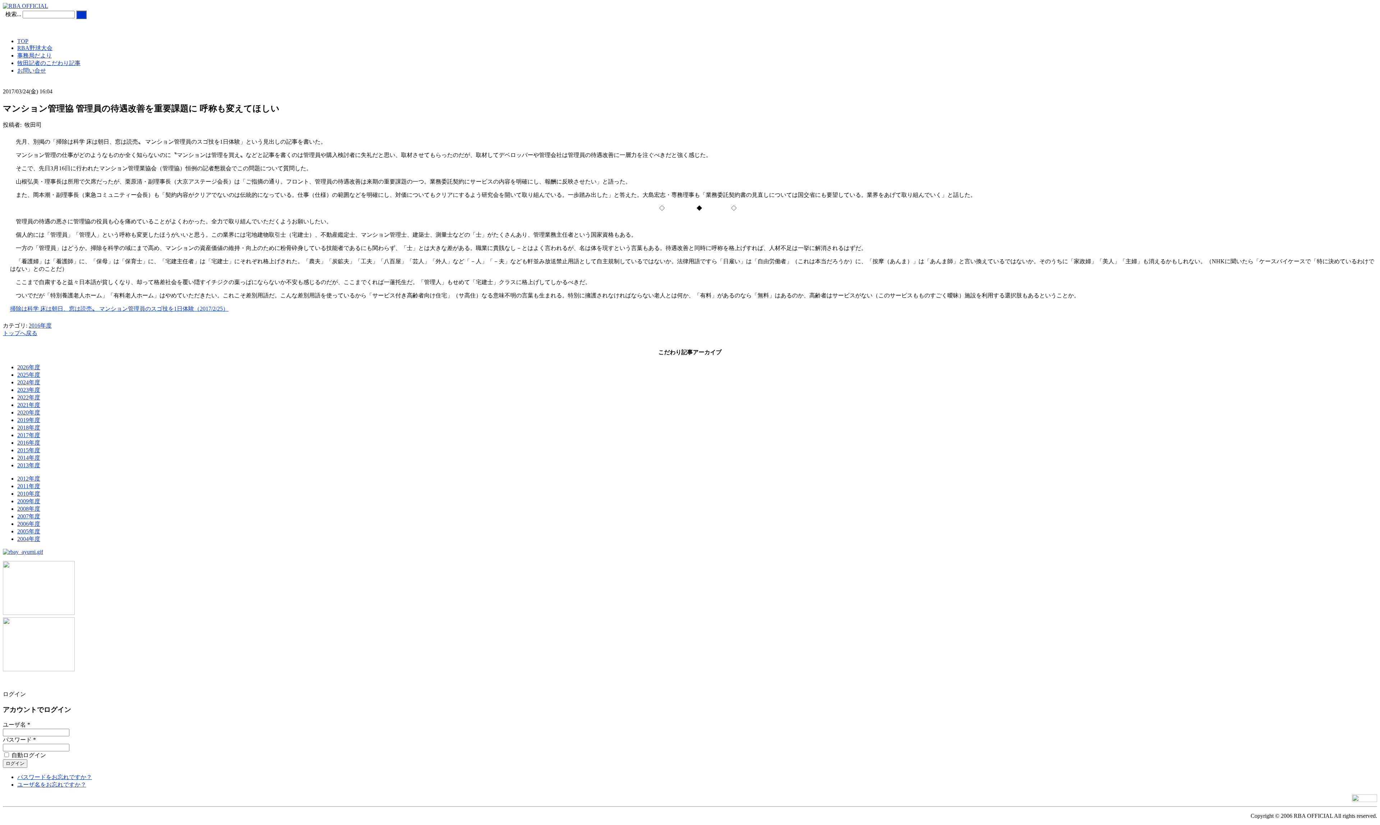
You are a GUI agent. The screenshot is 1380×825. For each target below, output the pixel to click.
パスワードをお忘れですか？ (54, 777)
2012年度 (28, 479)
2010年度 (28, 494)
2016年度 (40, 326)
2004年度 (28, 539)
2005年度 (28, 531)
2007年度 (28, 516)
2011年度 (28, 486)
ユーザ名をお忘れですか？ (51, 785)
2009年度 (28, 501)
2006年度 (28, 524)
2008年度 (28, 509)
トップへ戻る (20, 333)
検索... (13, 14)
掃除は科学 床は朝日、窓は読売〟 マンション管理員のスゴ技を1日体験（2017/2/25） (119, 309)
